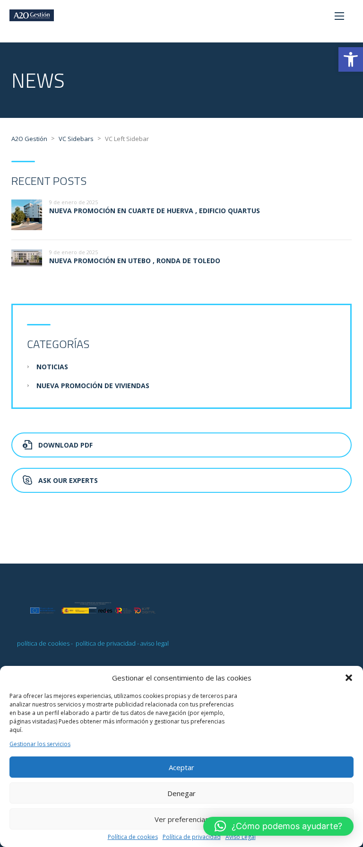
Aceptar (181, 767)
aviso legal (154, 643)
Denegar (181, 793)
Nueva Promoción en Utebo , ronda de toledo (134, 260)
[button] (350, 59)
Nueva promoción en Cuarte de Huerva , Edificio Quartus (154, 210)
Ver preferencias (182, 819)
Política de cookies (133, 837)
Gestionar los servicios (39, 744)
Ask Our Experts (68, 480)
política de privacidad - (107, 643)
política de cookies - (45, 643)
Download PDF (65, 444)
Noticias (52, 366)
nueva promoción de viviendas (92, 385)
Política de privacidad (192, 837)
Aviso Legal (240, 837)
